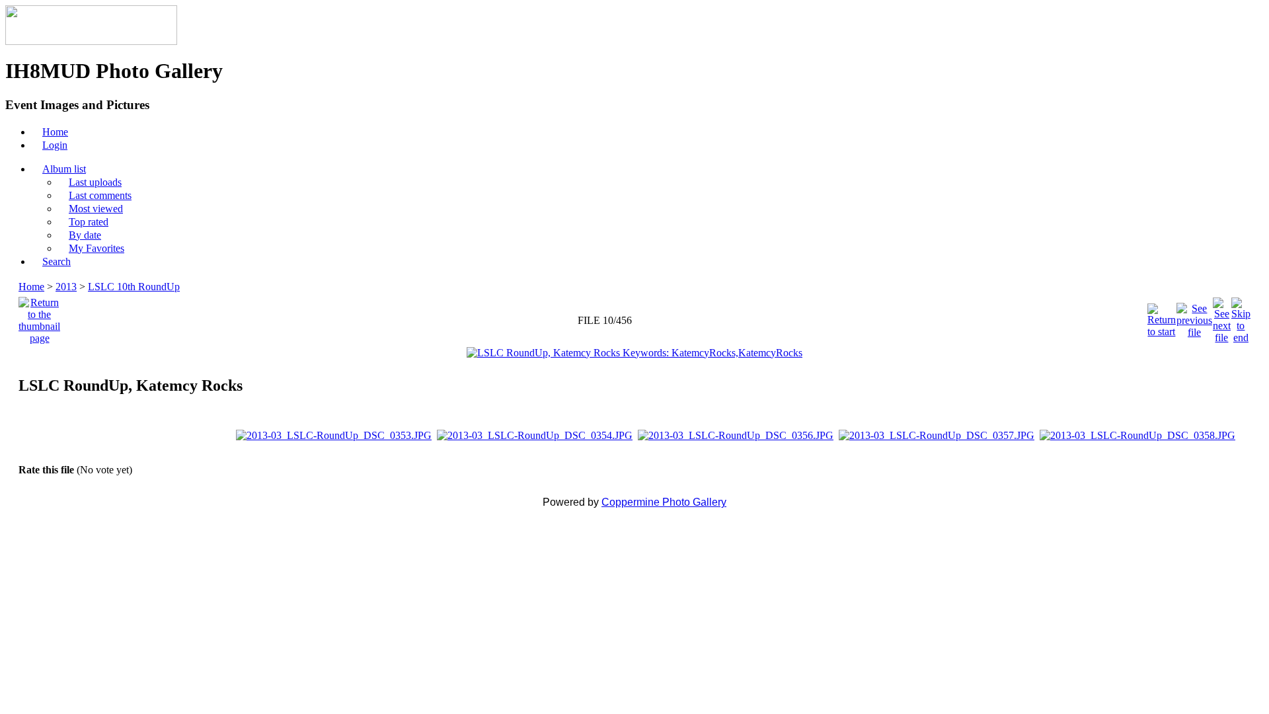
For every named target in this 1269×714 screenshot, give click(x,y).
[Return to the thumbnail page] (39, 317)
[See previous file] (1194, 317)
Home (31, 286)
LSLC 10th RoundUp (134, 286)
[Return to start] (1161, 317)
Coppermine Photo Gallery (663, 502)
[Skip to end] (1240, 317)
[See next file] (1222, 317)
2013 (66, 286)
